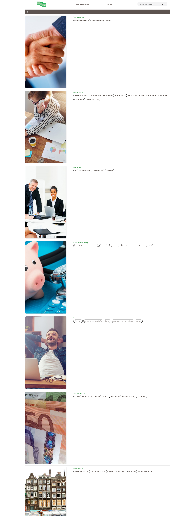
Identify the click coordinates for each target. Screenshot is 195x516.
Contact (109, 4)
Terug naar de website (82, 4)
